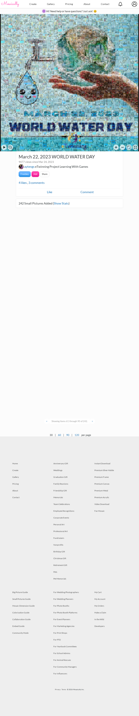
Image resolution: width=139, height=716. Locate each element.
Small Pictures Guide (21, 599)
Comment (87, 192)
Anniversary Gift (60, 463)
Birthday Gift (59, 551)
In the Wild (99, 619)
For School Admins (61, 653)
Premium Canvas (101, 484)
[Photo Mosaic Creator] (10, 4)
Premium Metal (101, 490)
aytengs (29, 166)
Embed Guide (18, 626)
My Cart (98, 592)
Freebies (25, 174)
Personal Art (58, 524)
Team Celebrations (61, 504)
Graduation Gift (60, 477)
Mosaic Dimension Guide (23, 606)
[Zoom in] (116, 147)
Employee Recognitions (63, 511)
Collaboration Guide (21, 619)
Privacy (58, 689)
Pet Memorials (59, 578)
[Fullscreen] (135, 147)
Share (44, 174)
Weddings (57, 470)
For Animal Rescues (62, 660)
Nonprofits (58, 545)
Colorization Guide (20, 612)
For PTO (57, 639)
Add (35, 174)
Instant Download (102, 463)
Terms (64, 689)
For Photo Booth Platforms (65, 612)
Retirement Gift (60, 565)
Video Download (101, 504)
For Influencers (60, 673)
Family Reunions (60, 484)
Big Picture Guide (20, 592)
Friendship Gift (60, 490)
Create (32, 4)
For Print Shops (60, 633)
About (87, 4)
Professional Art (60, 531)
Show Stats (61, 203)
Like (49, 192)
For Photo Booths (61, 606)
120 (77, 434)
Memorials (58, 497)
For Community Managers (65, 667)
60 (59, 434)
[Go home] (129, 147)
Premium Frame (101, 477)
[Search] (10, 147)
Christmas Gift (59, 558)
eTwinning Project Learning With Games (61, 166)
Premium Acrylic (101, 497)
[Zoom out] (122, 147)
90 (67, 434)
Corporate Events (61, 517)
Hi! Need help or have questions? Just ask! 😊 (71, 11)
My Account (99, 599)
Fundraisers (58, 538)
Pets (55, 572)
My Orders (99, 606)
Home (15, 463)
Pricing (69, 4)
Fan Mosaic (99, 511)
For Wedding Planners (63, 599)
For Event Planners (61, 619)
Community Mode (20, 633)
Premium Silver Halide (104, 470)
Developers (99, 626)
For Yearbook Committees (65, 646)
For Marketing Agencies (63, 626)
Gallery (51, 4)
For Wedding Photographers (66, 592)
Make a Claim (100, 612)
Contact (105, 4)
